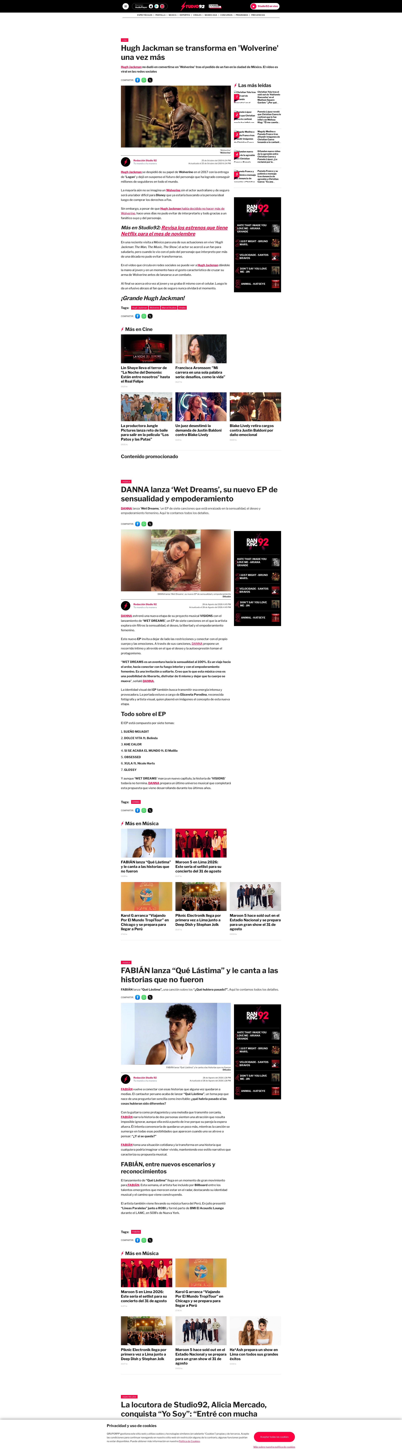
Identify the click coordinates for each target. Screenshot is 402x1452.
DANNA (126, 508)
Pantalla (160, 15)
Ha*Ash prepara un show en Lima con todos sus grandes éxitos (254, 1351)
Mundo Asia (211, 15)
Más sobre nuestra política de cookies (274, 1447)
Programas (242, 15)
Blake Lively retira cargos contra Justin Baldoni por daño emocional (252, 430)
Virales (197, 15)
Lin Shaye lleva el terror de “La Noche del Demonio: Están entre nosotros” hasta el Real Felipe (145, 375)
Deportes (185, 15)
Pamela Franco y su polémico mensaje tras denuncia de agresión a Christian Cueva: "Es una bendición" (268, 178)
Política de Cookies (189, 1441)
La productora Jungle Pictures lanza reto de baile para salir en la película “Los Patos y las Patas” (145, 432)
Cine (124, 40)
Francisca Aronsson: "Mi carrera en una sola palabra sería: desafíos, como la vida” (200, 372)
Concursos (226, 15)
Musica (173, 15)
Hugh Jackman (131, 67)
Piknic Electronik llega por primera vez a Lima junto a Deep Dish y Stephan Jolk (198, 917)
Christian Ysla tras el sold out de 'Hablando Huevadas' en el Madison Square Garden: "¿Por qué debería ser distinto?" (269, 98)
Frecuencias (258, 15)
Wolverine (154, 307)
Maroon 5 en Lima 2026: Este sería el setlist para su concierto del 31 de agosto (198, 863)
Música (126, 481)
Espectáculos (144, 15)
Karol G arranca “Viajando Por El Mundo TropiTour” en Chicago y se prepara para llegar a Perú (145, 919)
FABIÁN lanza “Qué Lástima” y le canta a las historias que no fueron (146, 863)
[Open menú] (125, 6)
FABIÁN (127, 1114)
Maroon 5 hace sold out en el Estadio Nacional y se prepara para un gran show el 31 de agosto (255, 919)
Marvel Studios (169, 307)
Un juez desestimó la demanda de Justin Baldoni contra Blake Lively (198, 430)
